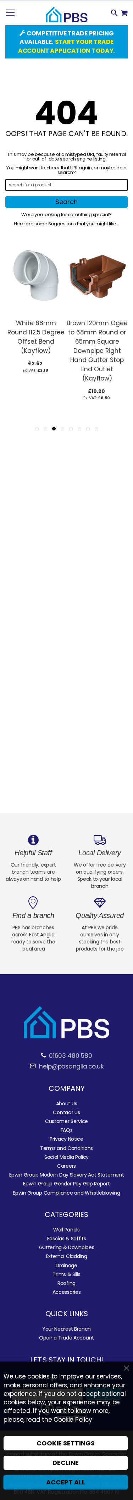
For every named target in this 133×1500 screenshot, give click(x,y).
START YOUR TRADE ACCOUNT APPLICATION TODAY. (66, 46)
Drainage (66, 1265)
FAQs (67, 1130)
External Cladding (66, 1256)
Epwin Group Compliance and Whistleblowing (66, 1192)
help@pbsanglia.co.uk (70, 1066)
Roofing (66, 1283)
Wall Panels (66, 1229)
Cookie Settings (66, 1443)
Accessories (66, 1292)
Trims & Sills (66, 1274)
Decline (65, 1462)
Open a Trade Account (66, 1337)
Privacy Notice (66, 1139)
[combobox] (66, 185)
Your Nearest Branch (66, 1328)
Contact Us (66, 1112)
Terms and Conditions (66, 1148)
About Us (66, 1103)
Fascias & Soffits (66, 1238)
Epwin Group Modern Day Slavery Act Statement (66, 1174)
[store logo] (66, 15)
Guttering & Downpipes (66, 1247)
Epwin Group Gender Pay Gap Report (66, 1183)
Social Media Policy (66, 1157)
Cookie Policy (73, 1419)
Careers (66, 1165)
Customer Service (66, 1121)
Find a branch (33, 915)
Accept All (65, 1482)
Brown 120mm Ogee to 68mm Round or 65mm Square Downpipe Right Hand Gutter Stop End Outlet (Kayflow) (97, 351)
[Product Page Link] (36, 312)
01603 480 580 (70, 1055)
